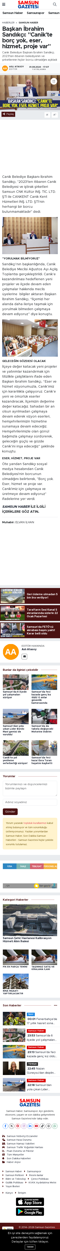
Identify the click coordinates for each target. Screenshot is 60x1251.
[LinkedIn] (30, 1126)
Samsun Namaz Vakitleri (20, 1143)
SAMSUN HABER (16, 506)
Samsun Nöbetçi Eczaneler (22, 1136)
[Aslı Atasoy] (11, 651)
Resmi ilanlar (36, 1175)
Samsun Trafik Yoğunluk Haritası (25, 1147)
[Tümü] (55, 1005)
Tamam (30, 1247)
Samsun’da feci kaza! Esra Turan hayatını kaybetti (42, 761)
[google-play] (30, 1212)
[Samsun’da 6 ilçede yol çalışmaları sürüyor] (16, 682)
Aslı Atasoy (29, 649)
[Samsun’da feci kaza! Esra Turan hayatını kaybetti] (44, 747)
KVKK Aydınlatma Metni (42, 1182)
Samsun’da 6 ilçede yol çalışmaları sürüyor (15, 695)
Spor (31, 1014)
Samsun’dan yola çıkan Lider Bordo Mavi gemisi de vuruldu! (41, 1087)
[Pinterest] (17, 1126)
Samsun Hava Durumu (19, 1140)
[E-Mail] (24, 656)
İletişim (22, 1193)
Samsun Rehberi (15, 1175)
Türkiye (32, 1064)
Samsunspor (35, 13)
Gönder (10, 811)
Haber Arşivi (13, 1162)
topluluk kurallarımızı (35, 823)
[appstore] (30, 1202)
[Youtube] (36, 1126)
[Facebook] (5, 1126)
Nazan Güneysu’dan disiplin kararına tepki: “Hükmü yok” (40, 1071)
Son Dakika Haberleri (19, 1158)
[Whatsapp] (55, 1126)
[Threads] (48, 1126)
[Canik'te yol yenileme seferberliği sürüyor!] (16, 747)
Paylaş (10, 114)
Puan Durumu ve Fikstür (20, 1151)
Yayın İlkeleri (13, 1186)
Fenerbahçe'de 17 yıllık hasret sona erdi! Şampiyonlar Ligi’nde (42, 1021)
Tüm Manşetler (15, 1154)
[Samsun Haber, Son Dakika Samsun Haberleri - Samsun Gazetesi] (28, 4)
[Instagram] (24, 1126)
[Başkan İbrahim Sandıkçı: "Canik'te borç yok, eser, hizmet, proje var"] (30, 92)
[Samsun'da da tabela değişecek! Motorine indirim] (44, 716)
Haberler (8, 23)
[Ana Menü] (3, 4)
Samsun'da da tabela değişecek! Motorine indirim (42, 729)
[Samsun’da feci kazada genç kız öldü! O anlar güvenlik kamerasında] (44, 682)
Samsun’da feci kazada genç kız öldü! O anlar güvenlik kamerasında (41, 697)
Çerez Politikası (39, 1179)
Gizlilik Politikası (14, 1182)
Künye (9, 1193)
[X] (11, 1126)
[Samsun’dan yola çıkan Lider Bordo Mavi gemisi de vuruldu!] (16, 716)
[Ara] (55, 4)
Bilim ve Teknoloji (16, 1179)
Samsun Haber (12, 13)
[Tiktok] (42, 1126)
